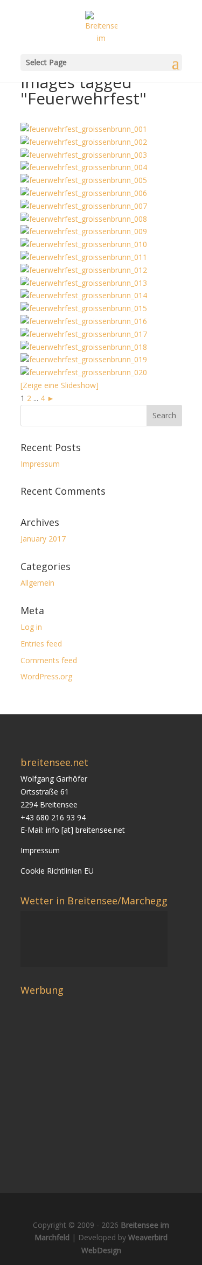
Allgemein (37, 583)
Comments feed (48, 660)
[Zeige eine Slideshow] (59, 385)
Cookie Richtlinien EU (57, 871)
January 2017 (43, 538)
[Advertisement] (110, 1075)
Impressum (40, 464)
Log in (31, 627)
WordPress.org (46, 676)
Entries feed (41, 643)
